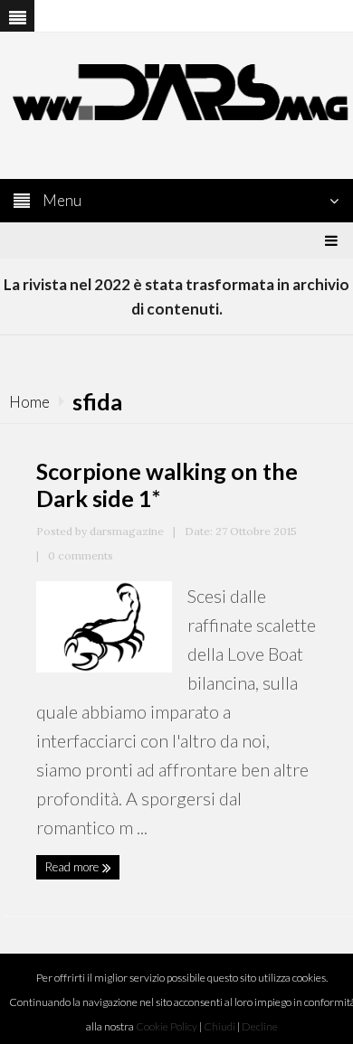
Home (29, 401)
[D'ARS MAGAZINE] (176, 89)
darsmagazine (127, 531)
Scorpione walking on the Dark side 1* (167, 484)
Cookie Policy (166, 1026)
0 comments (80, 555)
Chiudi (219, 1026)
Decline (260, 1026)
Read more (73, 867)
